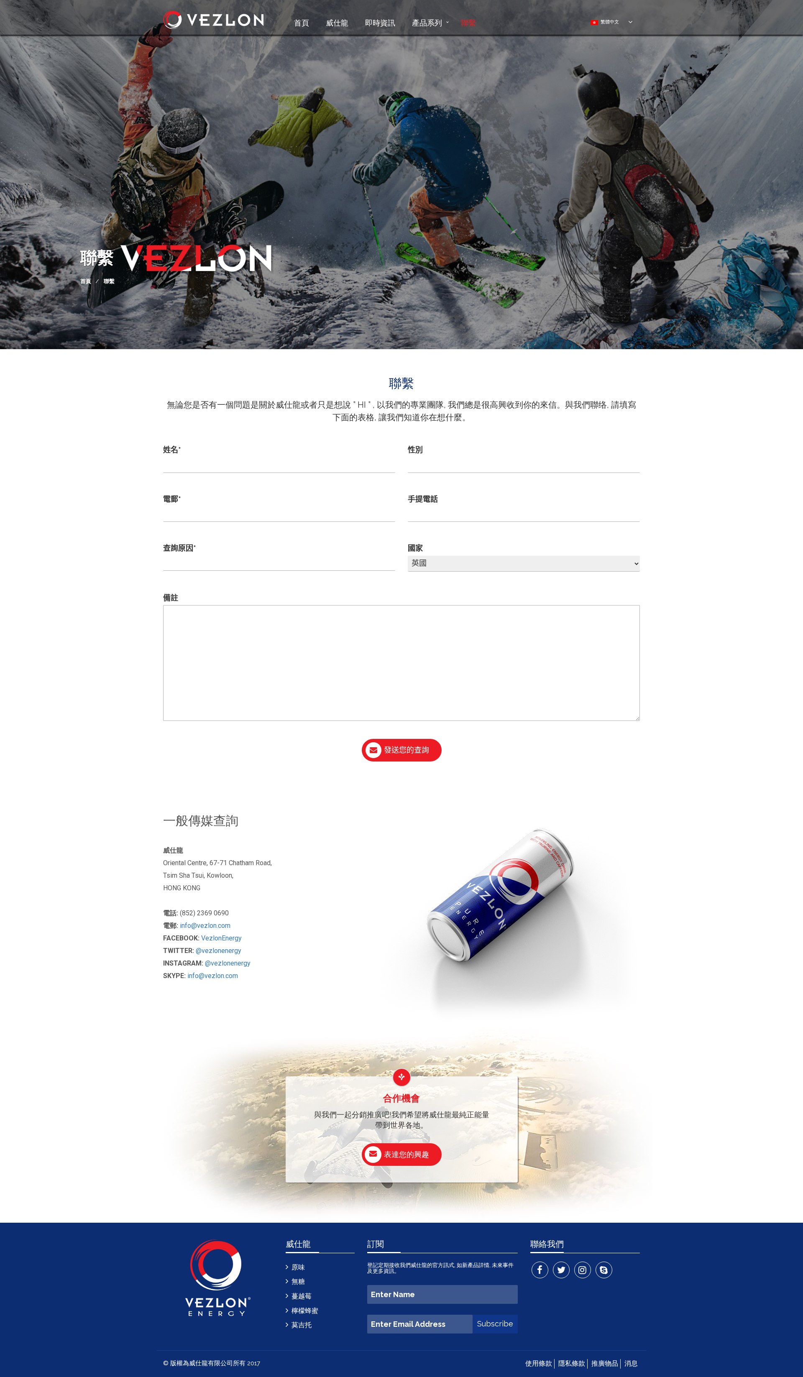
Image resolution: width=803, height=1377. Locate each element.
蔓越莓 (302, 1296)
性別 (415, 449)
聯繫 (468, 23)
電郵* (172, 499)
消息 (631, 1363)
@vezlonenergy (218, 951)
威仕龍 (337, 23)
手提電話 (423, 499)
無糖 (298, 1281)
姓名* (172, 449)
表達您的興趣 (406, 1154)
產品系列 (427, 23)
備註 (170, 597)
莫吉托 (302, 1325)
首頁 (301, 23)
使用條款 (538, 1363)
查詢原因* (179, 548)
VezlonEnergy (221, 938)
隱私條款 (571, 1363)
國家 (415, 548)
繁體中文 (608, 21)
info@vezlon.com (205, 926)
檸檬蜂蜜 (305, 1311)
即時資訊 (380, 23)
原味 (298, 1267)
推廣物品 (604, 1363)
